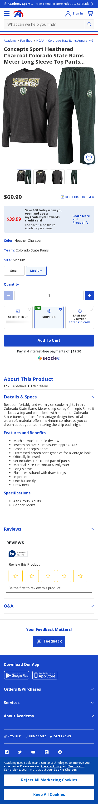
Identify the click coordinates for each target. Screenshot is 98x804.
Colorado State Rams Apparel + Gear (73, 40)
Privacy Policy (51, 766)
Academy (10, 40)
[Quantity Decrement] (8, 295)
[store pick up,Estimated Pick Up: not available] (18, 317)
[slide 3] (57, 177)
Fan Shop (26, 40)
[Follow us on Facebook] (7, 752)
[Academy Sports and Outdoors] (18, 13)
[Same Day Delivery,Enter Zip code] (80, 317)
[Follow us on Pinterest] (60, 752)
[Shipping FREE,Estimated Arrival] (49, 317)
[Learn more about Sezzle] (49, 358)
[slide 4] (74, 177)
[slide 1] (24, 177)
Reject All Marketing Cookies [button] (49, 780)
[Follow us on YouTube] (33, 752)
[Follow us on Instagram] (46, 752)
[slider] (49, 116)
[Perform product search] (89, 24)
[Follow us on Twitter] (20, 752)
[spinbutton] (49, 295)
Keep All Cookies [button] (49, 794)
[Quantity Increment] (89, 295)
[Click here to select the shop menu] (7, 13)
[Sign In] (68, 13)
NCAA (40, 40)
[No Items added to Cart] (90, 13)
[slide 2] (40, 177)
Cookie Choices (65, 769)
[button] (82, 219)
